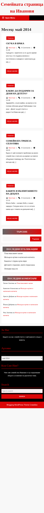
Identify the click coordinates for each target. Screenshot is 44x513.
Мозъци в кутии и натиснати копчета (19, 257)
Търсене (22, 231)
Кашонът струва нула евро (15, 261)
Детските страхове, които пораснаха (19, 265)
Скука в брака (15, 43)
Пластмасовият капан (13, 253)
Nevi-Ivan (12, 48)
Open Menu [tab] (10, 18)
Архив (3, 355)
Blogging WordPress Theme (18, 405)
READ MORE (13, 72)
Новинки (10, 38)
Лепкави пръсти (11, 269)
